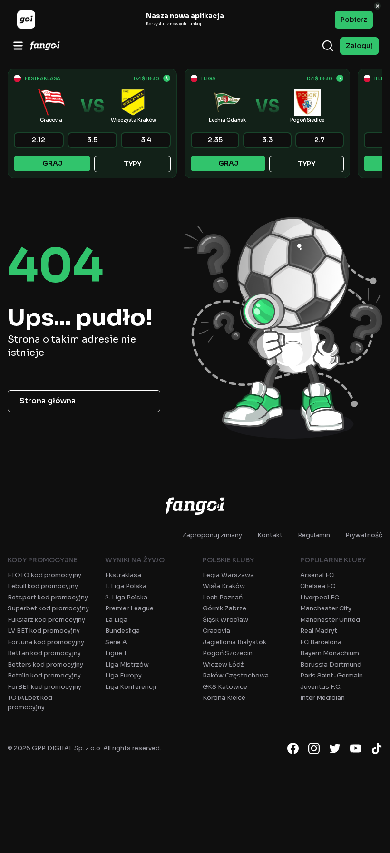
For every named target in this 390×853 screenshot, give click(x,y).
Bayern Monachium (329, 653)
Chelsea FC (317, 586)
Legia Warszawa (228, 575)
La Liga (116, 620)
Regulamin (314, 535)
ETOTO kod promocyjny (44, 575)
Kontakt (270, 535)
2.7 (319, 140)
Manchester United (330, 620)
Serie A (116, 642)
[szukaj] (327, 45)
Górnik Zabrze (224, 608)
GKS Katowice (225, 687)
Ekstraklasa (123, 575)
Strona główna (48, 401)
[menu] (18, 45)
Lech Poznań (223, 597)
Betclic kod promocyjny (44, 675)
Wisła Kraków (224, 586)
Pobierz (354, 19)
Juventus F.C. (320, 687)
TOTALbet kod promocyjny (30, 702)
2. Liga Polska (126, 597)
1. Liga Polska (125, 586)
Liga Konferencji (130, 687)
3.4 (146, 140)
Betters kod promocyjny (45, 664)
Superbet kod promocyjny (48, 608)
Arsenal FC (317, 575)
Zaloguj (359, 45)
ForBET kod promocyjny (44, 687)
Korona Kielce (224, 698)
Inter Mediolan (322, 698)
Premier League (129, 608)
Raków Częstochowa (236, 675)
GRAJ (52, 163)
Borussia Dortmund (330, 664)
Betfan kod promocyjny (44, 653)
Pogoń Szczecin (228, 653)
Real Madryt (318, 631)
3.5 (92, 140)
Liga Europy (123, 675)
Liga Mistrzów (127, 664)
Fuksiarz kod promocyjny (46, 620)
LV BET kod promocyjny (44, 631)
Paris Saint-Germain (331, 675)
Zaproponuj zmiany (212, 535)
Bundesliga (122, 631)
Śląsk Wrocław (225, 620)
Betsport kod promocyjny (48, 597)
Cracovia (216, 631)
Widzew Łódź (223, 664)
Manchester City (325, 608)
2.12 (38, 140)
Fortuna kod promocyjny (46, 642)
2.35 (215, 140)
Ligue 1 (116, 653)
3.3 (267, 140)
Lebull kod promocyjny (43, 586)
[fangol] (195, 505)
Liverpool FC (319, 597)
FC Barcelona (320, 642)
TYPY (132, 163)
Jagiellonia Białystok (234, 642)
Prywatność (363, 535)
